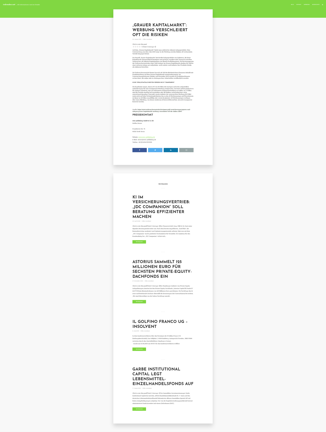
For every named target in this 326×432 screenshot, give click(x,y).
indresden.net (9, 5)
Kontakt (298, 4)
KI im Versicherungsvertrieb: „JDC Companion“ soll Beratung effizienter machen (161, 207)
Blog (292, 4)
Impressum (307, 4)
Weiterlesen (139, 241)
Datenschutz (315, 4)
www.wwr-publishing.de (146, 137)
